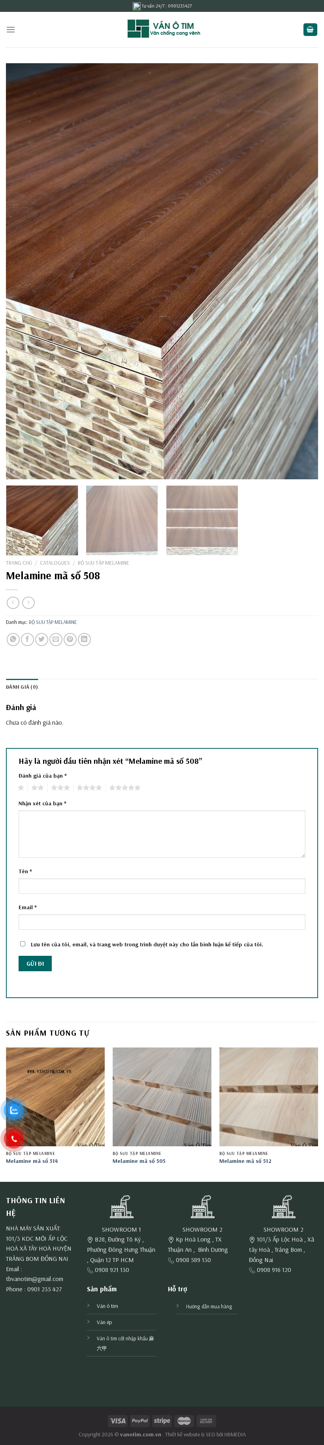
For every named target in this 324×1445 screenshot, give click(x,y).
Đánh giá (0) (22, 687)
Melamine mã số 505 (139, 1160)
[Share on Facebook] (27, 639)
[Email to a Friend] (55, 639)
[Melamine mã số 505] (162, 1096)
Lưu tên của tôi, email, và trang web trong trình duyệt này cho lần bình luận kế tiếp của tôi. (147, 944)
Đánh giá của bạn (43, 775)
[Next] (302, 271)
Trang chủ (19, 562)
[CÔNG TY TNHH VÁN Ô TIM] (162, 30)
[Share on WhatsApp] (13, 639)
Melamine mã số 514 (32, 1160)
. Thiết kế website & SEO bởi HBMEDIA (204, 1434)
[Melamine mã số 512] (268, 1096)
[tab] (22, 687)
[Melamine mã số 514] (55, 1096)
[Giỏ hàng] (310, 29)
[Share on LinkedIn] (84, 639)
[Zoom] (16, 470)
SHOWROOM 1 (121, 1229)
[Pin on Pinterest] (70, 639)
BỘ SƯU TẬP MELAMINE (103, 562)
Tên (25, 871)
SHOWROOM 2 (202, 1229)
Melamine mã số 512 (245, 1160)
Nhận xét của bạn (42, 803)
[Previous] (22, 271)
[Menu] (10, 29)
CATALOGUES (55, 562)
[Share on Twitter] (41, 639)
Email (28, 907)
